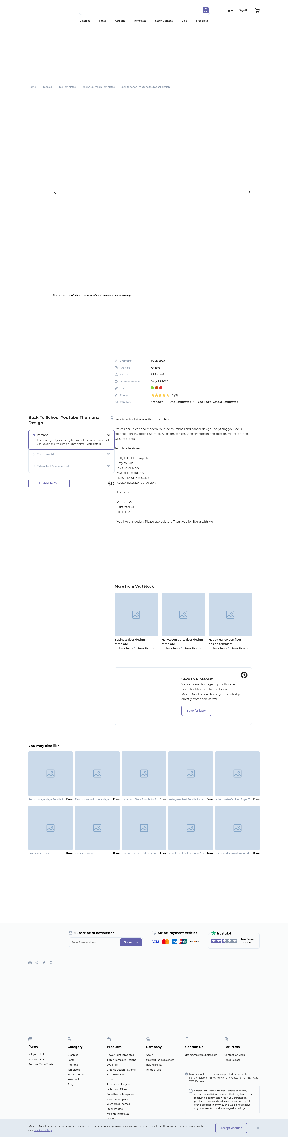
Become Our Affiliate (40, 1064)
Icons (110, 1079)
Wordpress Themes (118, 1103)
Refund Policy (154, 1064)
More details (93, 443)
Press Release (232, 1059)
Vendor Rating (36, 1059)
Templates (140, 20)
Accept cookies (231, 1128)
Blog (184, 20)
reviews (247, 942)
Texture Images (116, 1074)
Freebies (157, 402)
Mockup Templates (118, 1113)
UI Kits (110, 1118)
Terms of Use (153, 1069)
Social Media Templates (120, 1094)
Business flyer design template (130, 642)
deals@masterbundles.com (201, 1054)
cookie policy (43, 1130)
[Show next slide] (249, 192)
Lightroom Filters (117, 1089)
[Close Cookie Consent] (258, 1128)
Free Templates (180, 402)
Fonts (102, 20)
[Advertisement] (144, 53)
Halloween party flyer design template (182, 642)
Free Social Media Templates (217, 402)
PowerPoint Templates (120, 1054)
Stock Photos (115, 1108)
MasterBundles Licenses (160, 1059)
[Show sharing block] (111, 418)
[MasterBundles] (41, 10)
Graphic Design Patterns (121, 1069)
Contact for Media (234, 1054)
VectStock (158, 360)
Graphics (85, 20)
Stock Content (164, 20)
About (149, 1054)
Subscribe (131, 942)
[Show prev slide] (55, 192)
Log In (229, 10)
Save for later (196, 710)
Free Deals (202, 20)
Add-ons (120, 20)
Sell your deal (36, 1054)
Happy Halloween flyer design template (225, 642)
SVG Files (112, 1064)
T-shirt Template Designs (121, 1059)
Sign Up (243, 10)
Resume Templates (118, 1099)
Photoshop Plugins (118, 1084)
